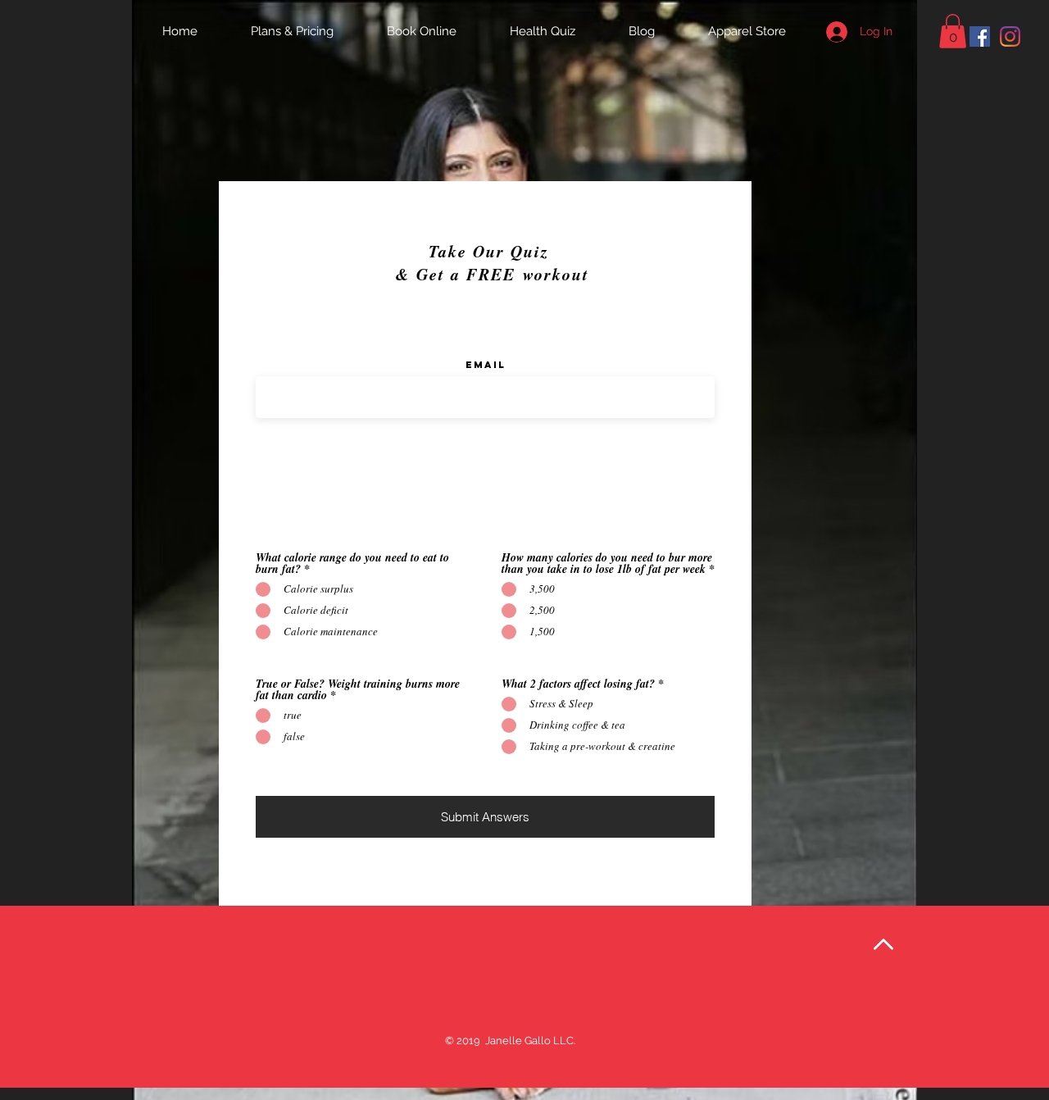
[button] (952, 31)
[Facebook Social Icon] (980, 36)
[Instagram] (1010, 36)
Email (485, 365)
